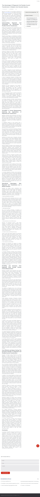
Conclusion (29, 26)
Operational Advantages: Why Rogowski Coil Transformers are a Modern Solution (32, 21)
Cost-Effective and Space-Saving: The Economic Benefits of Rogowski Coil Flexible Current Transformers (32, 24)
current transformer (7, 12)
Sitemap (21, 495)
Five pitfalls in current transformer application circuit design (10, 483)
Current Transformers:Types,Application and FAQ (9, 485)
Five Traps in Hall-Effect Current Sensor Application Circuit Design (6, 481)
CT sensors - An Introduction (25, 485)
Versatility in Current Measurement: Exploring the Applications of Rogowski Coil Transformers (32, 19)
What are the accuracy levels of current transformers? (29, 483)
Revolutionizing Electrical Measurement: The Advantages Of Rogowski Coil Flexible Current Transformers (30, 481)
